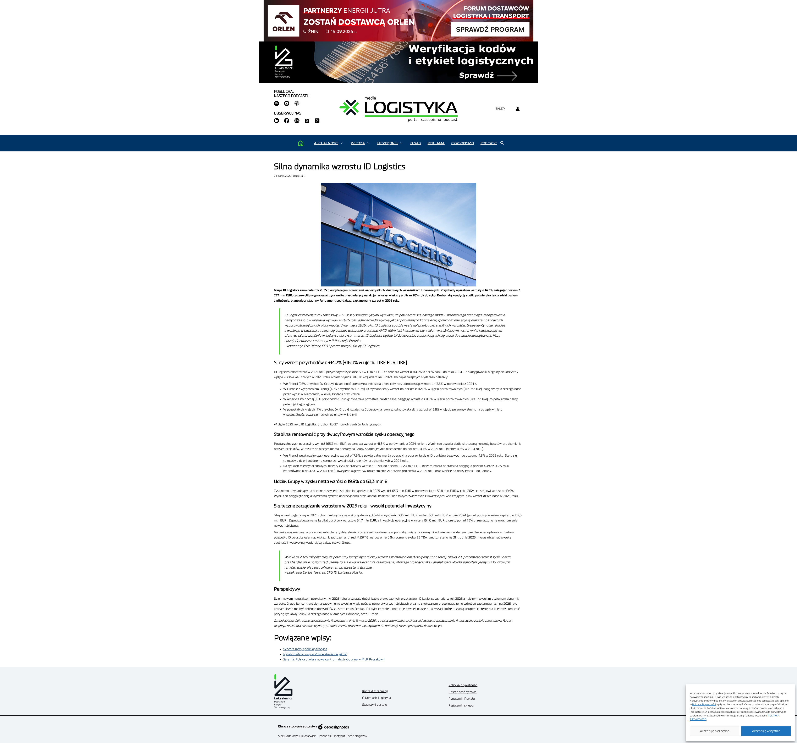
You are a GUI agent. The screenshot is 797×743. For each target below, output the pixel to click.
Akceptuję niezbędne (714, 731)
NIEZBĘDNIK (387, 143)
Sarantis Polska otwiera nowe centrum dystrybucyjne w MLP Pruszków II (334, 659)
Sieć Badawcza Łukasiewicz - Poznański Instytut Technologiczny (322, 736)
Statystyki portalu (374, 704)
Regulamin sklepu (461, 705)
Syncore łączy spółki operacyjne (305, 649)
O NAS (415, 143)
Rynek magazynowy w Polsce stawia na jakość (315, 654)
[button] (341, 143)
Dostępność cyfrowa (463, 692)
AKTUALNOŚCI (326, 143)
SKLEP (500, 108)
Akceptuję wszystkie (766, 731)
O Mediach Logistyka (376, 697)
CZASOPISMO (462, 143)
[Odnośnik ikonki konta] (517, 109)
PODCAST (488, 143)
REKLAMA (436, 143)
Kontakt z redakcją (375, 691)
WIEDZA (358, 143)
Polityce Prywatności (704, 704)
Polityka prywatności (463, 685)
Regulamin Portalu (462, 698)
